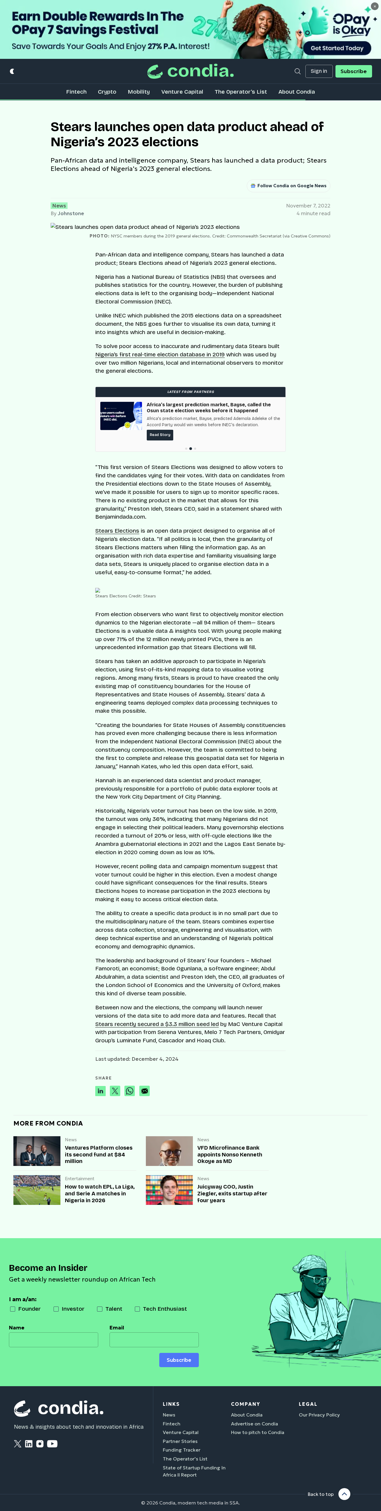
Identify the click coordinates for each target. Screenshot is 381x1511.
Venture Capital (182, 91)
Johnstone (71, 213)
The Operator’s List (241, 91)
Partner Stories (180, 1441)
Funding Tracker (181, 1450)
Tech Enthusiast (165, 1308)
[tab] (186, 449)
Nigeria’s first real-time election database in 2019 (160, 354)
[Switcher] (12, 71)
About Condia (296, 91)
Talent (113, 1308)
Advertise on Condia (254, 1424)
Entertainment (79, 1179)
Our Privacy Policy (319, 1415)
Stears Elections (117, 530)
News (59, 205)
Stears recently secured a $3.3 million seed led (157, 1024)
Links (171, 1404)
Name (16, 1327)
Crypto (107, 91)
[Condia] (190, 71)
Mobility (139, 91)
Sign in (319, 71)
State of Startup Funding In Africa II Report (194, 1471)
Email (117, 1327)
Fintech (76, 91)
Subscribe (354, 71)
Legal (308, 1404)
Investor (73, 1308)
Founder (29, 1308)
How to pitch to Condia (257, 1432)
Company (245, 1404)
